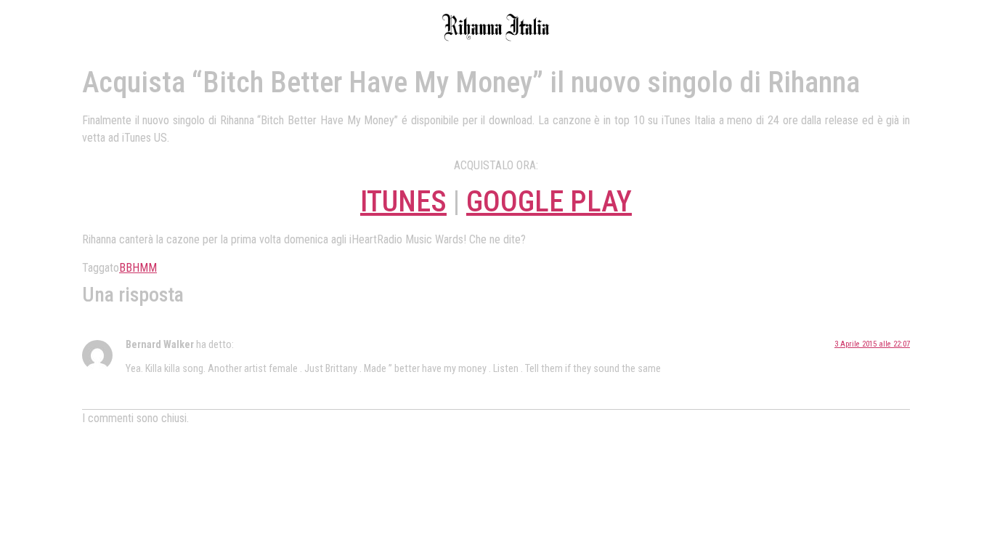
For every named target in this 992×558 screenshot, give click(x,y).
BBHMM (138, 268)
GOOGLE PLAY (549, 202)
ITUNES (403, 202)
